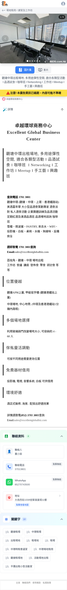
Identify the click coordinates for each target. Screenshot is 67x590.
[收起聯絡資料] (61, 436)
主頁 (18, 583)
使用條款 (36, 583)
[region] (33, 38)
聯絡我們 (26, 583)
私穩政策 (47, 583)
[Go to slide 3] (32, 61)
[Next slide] (61, 38)
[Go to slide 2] (30, 61)
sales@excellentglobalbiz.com (32, 252)
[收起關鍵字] (61, 519)
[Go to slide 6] (39, 61)
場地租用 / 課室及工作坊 (19, 10)
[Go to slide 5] (37, 61)
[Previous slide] (5, 38)
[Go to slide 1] (27, 61)
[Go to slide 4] (34, 61)
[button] (33, 38)
